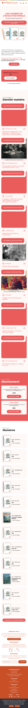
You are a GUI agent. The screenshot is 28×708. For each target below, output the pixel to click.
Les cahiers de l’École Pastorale (14, 674)
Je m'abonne (14, 64)
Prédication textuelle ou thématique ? (10, 234)
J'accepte (11, 706)
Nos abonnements (14, 681)
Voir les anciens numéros (14, 83)
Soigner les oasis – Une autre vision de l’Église (12, 331)
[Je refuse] (26, 703)
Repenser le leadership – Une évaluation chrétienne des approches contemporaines (12, 133)
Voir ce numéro (16, 458)
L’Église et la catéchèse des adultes (11, 298)
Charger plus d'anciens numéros (14, 620)
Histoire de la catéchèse (10, 266)
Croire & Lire (14, 672)
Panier (14, 680)
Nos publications (14, 669)
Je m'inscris (22, 661)
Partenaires (14, 692)
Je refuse (17, 706)
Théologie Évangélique (14, 675)
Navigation (14, 684)
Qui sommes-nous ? (14, 687)
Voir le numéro (10, 78)
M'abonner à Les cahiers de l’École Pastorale (14, 23)
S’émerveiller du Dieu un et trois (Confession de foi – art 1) (13, 166)
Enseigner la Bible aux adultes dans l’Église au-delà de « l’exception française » (12, 200)
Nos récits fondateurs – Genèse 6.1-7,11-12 (12, 364)
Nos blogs (14, 689)
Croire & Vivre (14, 671)
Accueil (14, 686)
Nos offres (14, 678)
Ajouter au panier (14, 396)
